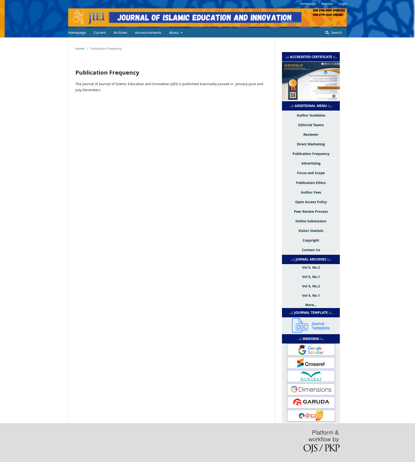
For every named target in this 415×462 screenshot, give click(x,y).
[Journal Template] (311, 331)
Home (79, 48)
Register (327, 3)
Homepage (77, 32)
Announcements (148, 32)
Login (343, 3)
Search (336, 32)
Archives (120, 32)
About (174, 32)
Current (99, 32)
